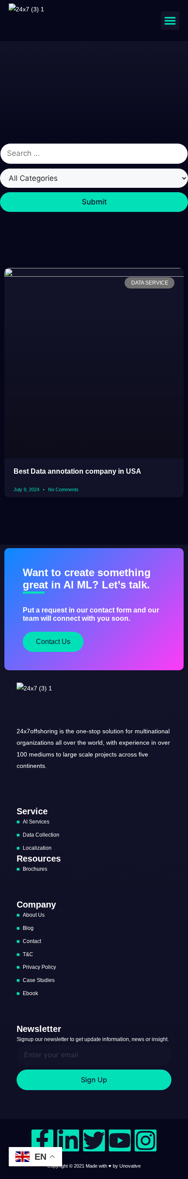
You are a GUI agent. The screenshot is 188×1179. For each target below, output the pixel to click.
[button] (170, 20)
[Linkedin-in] (68, 1140)
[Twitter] (94, 1140)
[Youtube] (120, 1140)
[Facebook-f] (42, 1140)
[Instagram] (146, 1140)
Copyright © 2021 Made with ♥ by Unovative (94, 1165)
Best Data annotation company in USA (77, 471)
